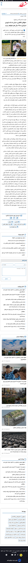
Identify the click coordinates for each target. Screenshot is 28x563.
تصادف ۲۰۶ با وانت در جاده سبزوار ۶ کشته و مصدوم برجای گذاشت (14, 327)
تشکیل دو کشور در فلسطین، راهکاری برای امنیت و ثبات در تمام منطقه (13, 249)
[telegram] (11, 218)
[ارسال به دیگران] (4, 13)
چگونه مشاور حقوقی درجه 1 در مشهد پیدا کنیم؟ (15, 531)
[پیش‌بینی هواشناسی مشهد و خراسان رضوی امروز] (14, 396)
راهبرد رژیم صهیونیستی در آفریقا (18, 238)
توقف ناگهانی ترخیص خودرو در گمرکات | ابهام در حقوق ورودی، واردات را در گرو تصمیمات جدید (14, 306)
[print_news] (2, 13)
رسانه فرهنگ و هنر (12, 525)
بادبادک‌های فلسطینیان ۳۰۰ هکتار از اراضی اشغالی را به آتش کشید (14, 244)
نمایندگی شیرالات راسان (20, 537)
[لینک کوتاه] (5, 13)
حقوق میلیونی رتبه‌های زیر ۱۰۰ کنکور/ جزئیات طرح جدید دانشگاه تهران (14, 291)
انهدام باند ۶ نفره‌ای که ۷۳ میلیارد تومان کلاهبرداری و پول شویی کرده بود (13, 295)
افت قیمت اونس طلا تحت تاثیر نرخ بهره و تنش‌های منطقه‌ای (14, 310)
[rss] (12, 0)
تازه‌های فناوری (22, 522)
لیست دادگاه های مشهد (10, 537)
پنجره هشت (22, 534)
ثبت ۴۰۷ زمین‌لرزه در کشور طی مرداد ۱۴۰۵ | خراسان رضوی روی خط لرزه (13, 315)
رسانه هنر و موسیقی (21, 525)
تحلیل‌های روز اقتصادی (16, 516)
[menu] (1, 3)
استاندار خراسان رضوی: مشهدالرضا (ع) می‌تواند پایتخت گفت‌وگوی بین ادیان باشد (14, 320)
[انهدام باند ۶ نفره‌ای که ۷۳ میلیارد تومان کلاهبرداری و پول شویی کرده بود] (14, 372)
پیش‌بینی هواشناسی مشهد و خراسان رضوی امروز (15, 299)
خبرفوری (23, 516)
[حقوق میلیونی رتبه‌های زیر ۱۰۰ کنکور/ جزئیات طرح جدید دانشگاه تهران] (14, 347)
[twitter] (17, 218)
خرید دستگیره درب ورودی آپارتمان (12, 534)
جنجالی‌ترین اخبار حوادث (13, 522)
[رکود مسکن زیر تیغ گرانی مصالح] (14, 418)
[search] (1, 5)
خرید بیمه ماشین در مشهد (19, 528)
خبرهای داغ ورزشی (21, 519)
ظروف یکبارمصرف (9, 528)
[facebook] (14, 218)
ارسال (6, 279)
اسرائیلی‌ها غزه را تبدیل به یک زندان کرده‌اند (16, 240)
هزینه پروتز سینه (22, 540)
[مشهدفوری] (22, 4)
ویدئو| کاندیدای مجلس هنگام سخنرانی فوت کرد (15, 324)
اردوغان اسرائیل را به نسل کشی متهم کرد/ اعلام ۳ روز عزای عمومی (13, 254)
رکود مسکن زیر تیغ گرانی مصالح (18, 302)
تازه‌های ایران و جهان (13, 519)
